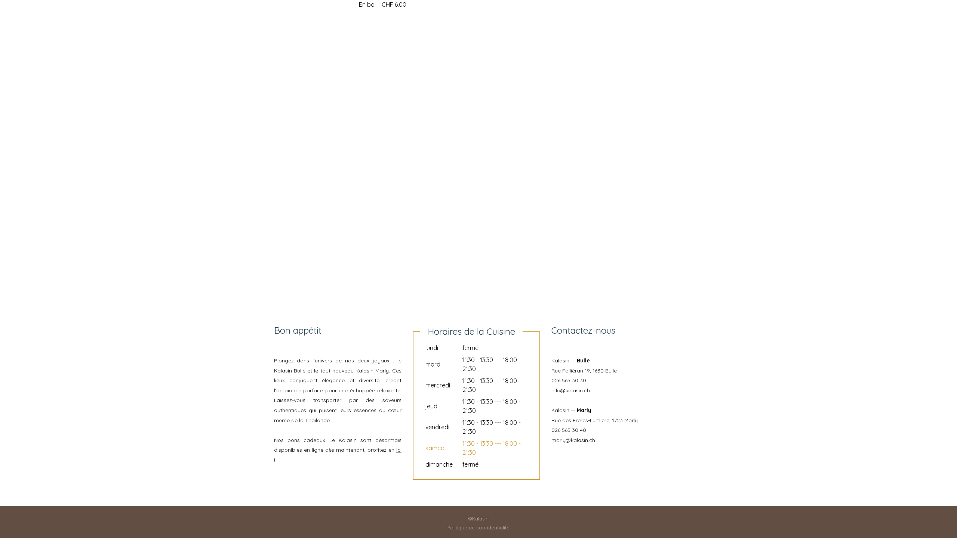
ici (398, 449)
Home (344, 38)
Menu (495, 38)
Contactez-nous (600, 38)
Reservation (455, 38)
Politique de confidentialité (478, 528)
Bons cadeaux (538, 38)
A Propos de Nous (394, 38)
